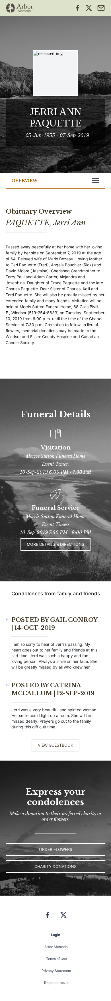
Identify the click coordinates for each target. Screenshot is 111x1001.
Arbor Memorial (56, 947)
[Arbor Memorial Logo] (19, 8)
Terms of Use (56, 959)
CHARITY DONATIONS (55, 866)
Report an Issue (56, 982)
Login (55, 935)
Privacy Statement (56, 971)
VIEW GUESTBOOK (55, 745)
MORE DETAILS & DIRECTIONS (55, 544)
